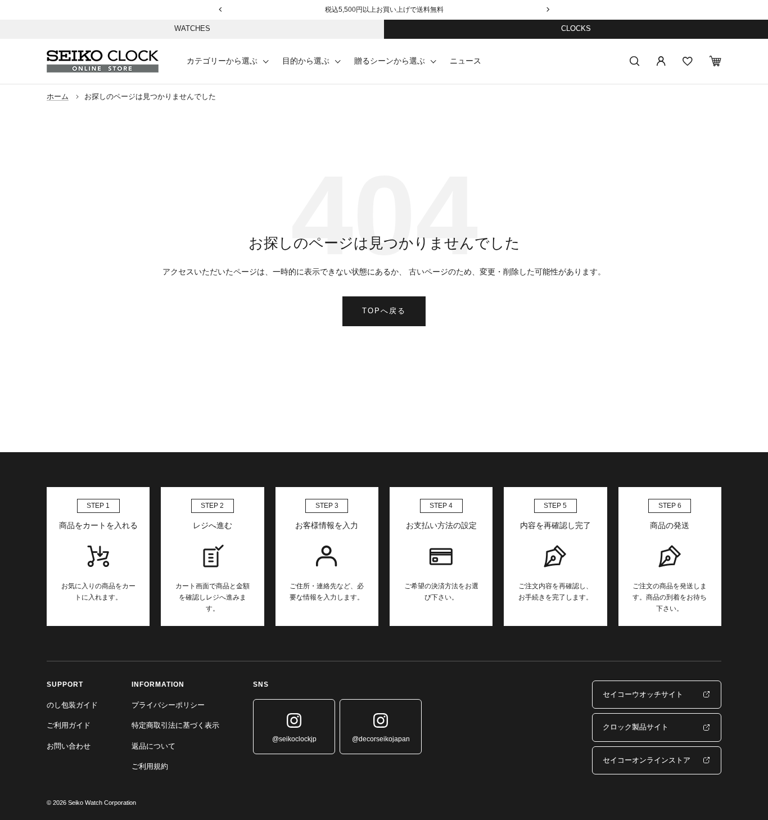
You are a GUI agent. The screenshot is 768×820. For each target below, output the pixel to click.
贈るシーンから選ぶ (389, 60)
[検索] (635, 61)
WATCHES (192, 28)
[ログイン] (661, 61)
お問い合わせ (69, 746)
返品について (153, 746)
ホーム (58, 96)
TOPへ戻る (384, 311)
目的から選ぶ (305, 60)
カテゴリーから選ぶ (222, 60)
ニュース (465, 60)
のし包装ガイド (72, 705)
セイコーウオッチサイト (643, 694)
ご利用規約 (150, 766)
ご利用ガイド (69, 725)
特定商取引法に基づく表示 (175, 725)
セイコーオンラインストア (646, 760)
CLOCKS (576, 28)
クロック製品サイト (635, 727)
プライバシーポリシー (168, 705)
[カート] (715, 61)
